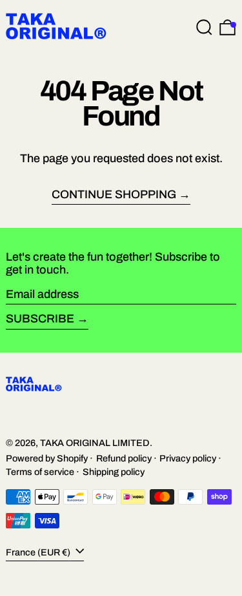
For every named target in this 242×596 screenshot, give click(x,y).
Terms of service (40, 472)
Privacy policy (187, 458)
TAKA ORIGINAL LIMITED (95, 443)
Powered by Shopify (47, 458)
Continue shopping (114, 195)
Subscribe (40, 318)
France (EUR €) (39, 551)
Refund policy (124, 458)
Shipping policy (114, 472)
